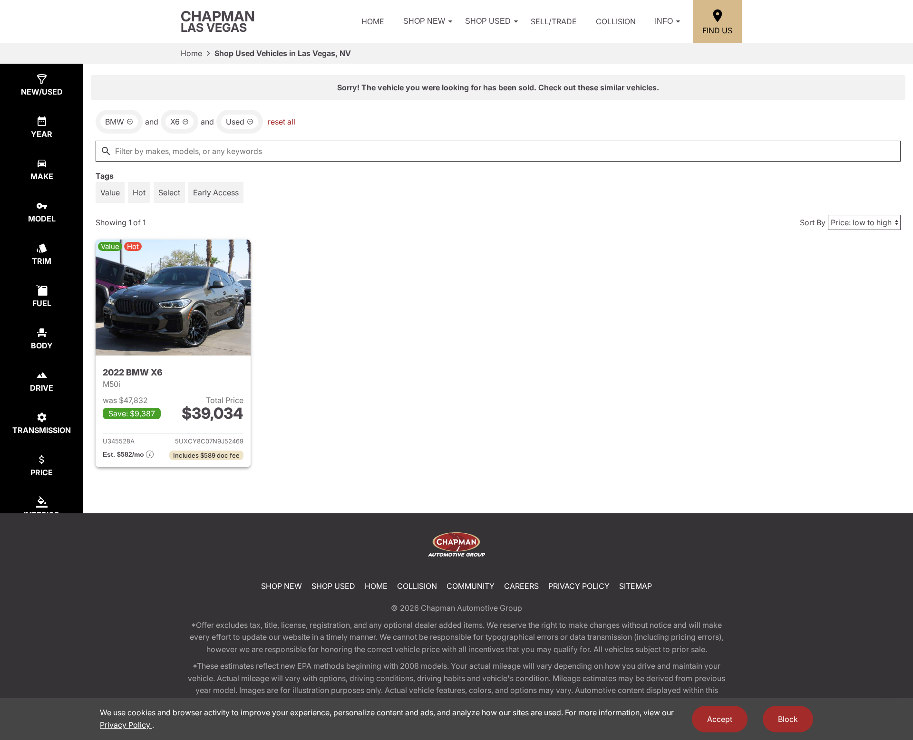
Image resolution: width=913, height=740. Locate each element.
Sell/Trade (554, 21)
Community (471, 586)
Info (664, 21)
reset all (281, 121)
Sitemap (635, 586)
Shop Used (488, 21)
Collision (616, 21)
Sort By (813, 222)
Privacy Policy (579, 586)
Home (372, 21)
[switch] (110, 192)
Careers (521, 586)
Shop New (424, 21)
